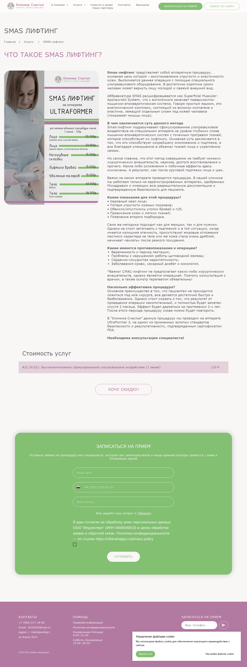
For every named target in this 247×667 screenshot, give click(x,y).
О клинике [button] (58, 4)
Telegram (144, 513)
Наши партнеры (102, 7)
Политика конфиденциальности (94, 627)
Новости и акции (102, 4)
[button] (180, 6)
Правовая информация (88, 622)
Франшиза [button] (142, 4)
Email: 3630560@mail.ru (35, 627)
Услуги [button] (78, 4)
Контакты (124, 4)
